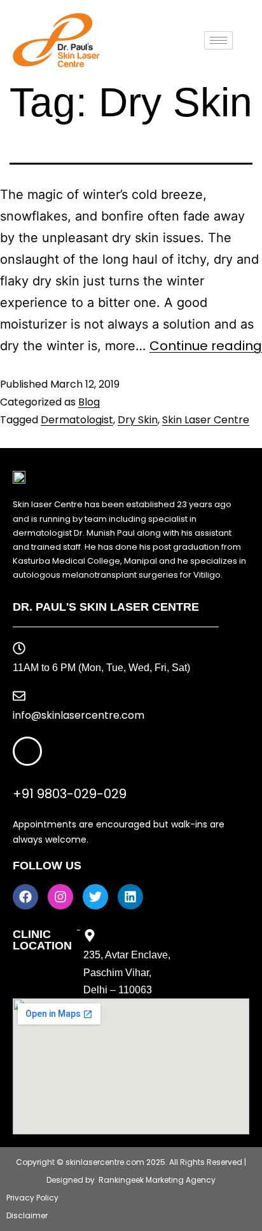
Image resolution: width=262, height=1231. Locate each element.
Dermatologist (77, 419)
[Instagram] (60, 896)
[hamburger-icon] (218, 40)
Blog (89, 402)
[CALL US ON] (27, 751)
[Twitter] (95, 896)
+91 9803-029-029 (70, 794)
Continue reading (205, 346)
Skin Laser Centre (205, 419)
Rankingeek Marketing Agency (157, 1179)
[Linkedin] (130, 896)
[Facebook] (25, 896)
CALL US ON (42, 776)
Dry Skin (138, 419)
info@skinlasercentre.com (78, 715)
